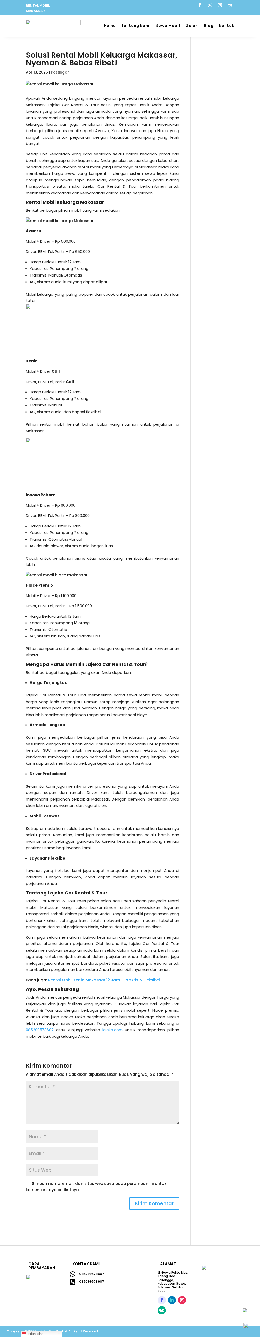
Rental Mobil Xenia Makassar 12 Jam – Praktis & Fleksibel (104, 980)
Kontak (226, 25)
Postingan (60, 72)
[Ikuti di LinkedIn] (172, 1300)
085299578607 (91, 1273)
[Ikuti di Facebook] (200, 5)
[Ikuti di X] (210, 5)
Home (110, 25)
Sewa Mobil (168, 25)
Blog (209, 25)
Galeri (192, 25)
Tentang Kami (136, 25)
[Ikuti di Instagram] (220, 5)
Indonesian (34, 1334)
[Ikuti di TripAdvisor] (230, 5)
